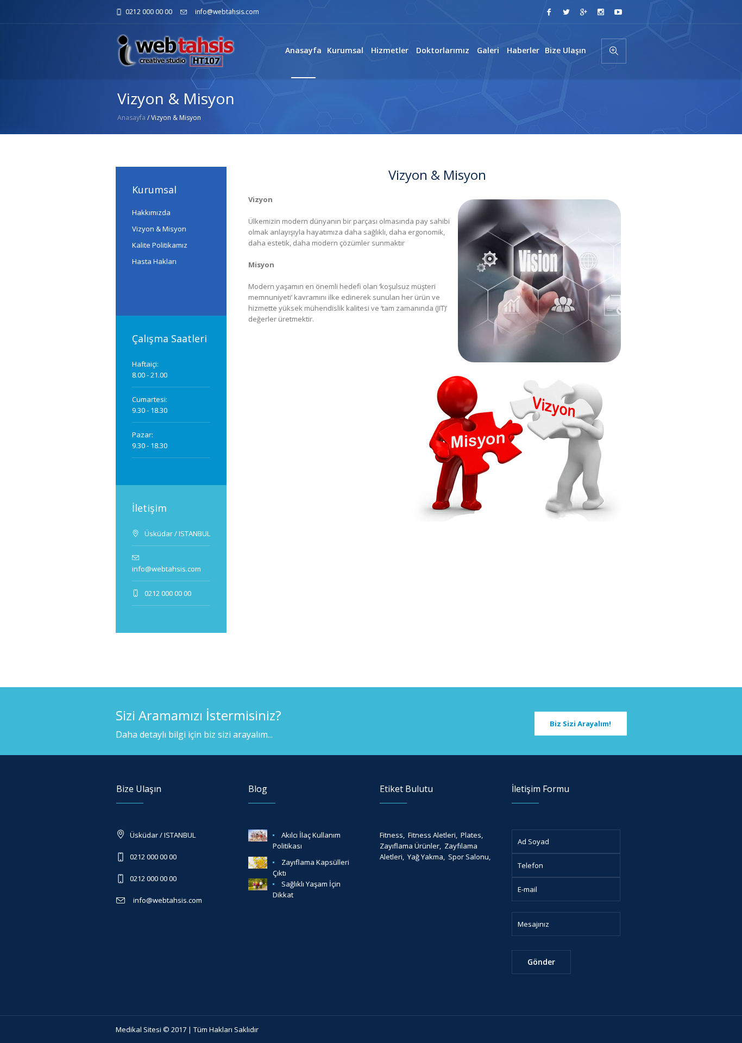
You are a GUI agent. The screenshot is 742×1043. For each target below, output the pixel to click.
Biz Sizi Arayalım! (580, 723)
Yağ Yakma (425, 857)
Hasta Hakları (154, 261)
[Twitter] (566, 11)
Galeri (489, 50)
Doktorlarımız (443, 50)
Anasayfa (303, 50)
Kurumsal (346, 50)
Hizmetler (391, 50)
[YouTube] (618, 11)
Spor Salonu (468, 857)
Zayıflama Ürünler (409, 846)
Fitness (391, 835)
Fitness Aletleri (432, 835)
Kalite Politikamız (159, 245)
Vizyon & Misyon (159, 229)
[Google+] (583, 11)
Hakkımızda (151, 212)
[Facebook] (548, 11)
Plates (471, 835)
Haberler (523, 50)
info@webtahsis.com (227, 11)
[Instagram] (600, 11)
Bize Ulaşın (565, 50)
